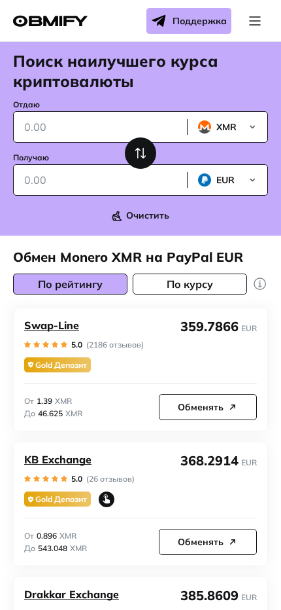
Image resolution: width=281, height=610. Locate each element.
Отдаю (26, 104)
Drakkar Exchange (71, 594)
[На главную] (50, 21)
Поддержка (200, 21)
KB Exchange (57, 459)
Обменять (200, 407)
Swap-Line (51, 325)
